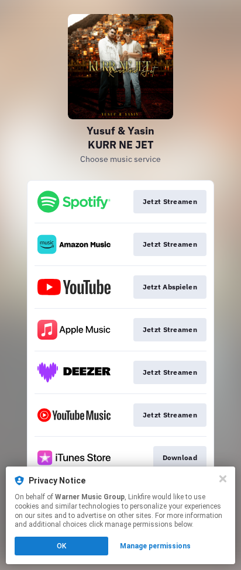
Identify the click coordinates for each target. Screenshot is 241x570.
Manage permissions (155, 546)
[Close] (223, 478)
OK (61, 546)
